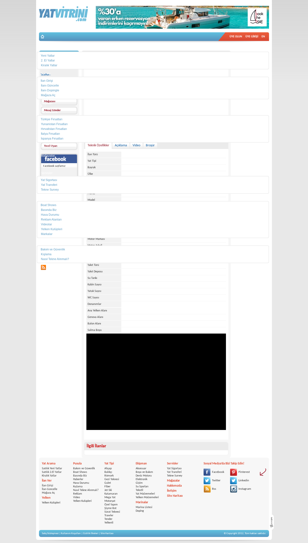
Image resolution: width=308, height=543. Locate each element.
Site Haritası (175, 495)
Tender (108, 519)
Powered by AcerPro (271, 522)
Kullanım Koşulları (71, 533)
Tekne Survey (174, 475)
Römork (109, 475)
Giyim (139, 483)
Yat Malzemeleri (145, 493)
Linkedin (243, 480)
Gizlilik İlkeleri (90, 533)
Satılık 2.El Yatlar (52, 472)
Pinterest (244, 472)
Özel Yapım (111, 504)
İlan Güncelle (49, 489)
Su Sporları (142, 486)
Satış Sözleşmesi (50, 533)
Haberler (78, 479)
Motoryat (109, 501)
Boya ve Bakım (144, 472)
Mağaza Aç (48, 492)
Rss (214, 488)
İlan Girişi (47, 485)
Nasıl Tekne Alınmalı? (86, 490)
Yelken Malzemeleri (147, 497)
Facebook (218, 472)
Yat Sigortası (174, 468)
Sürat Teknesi (112, 511)
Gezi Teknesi (111, 479)
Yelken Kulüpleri (51, 502)
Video (76, 497)
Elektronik (141, 479)
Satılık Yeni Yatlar (52, 468)
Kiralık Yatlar (49, 475)
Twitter (216, 480)
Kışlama (78, 486)
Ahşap (108, 468)
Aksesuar (141, 468)
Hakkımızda (174, 485)
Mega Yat (110, 497)
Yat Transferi (174, 472)
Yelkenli (108, 522)
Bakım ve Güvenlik (84, 468)
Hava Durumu (81, 483)
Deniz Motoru (144, 475)
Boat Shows (80, 472)
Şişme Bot (110, 508)
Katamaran (110, 493)
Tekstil (139, 490)
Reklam (77, 493)
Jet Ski (108, 490)
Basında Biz (80, 475)
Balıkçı (108, 472)
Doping (140, 510)
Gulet (107, 483)
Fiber (107, 486)
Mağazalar (173, 480)
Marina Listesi (144, 507)
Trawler (108, 515)
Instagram (244, 488)
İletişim (172, 490)
